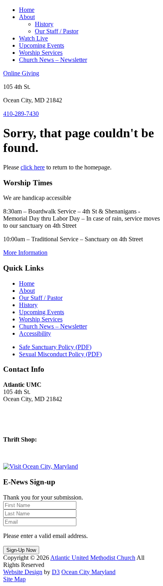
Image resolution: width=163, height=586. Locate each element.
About (27, 16)
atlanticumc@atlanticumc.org (39, 426)
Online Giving (21, 73)
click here (33, 167)
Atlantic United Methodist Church (92, 557)
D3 (56, 572)
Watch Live (33, 38)
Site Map (14, 579)
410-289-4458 (21, 453)
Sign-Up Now (21, 550)
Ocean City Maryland (88, 572)
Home (26, 9)
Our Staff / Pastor (56, 31)
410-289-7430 (21, 113)
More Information (25, 252)
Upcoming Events (41, 45)
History (44, 24)
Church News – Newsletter (53, 59)
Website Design (22, 572)
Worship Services (41, 52)
